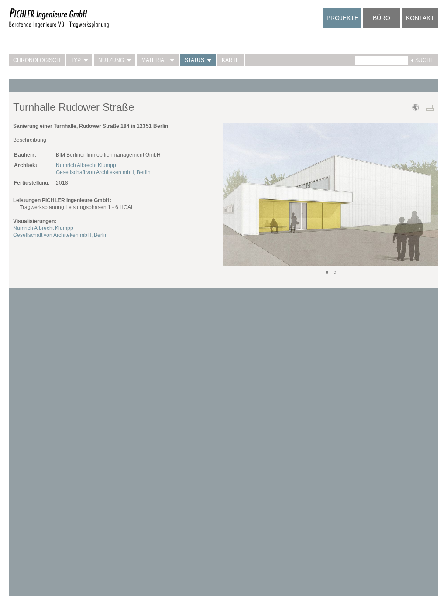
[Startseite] (59, 27)
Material (154, 60)
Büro (381, 17)
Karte (230, 60)
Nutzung (111, 60)
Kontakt (420, 17)
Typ (76, 60)
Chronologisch (36, 60)
